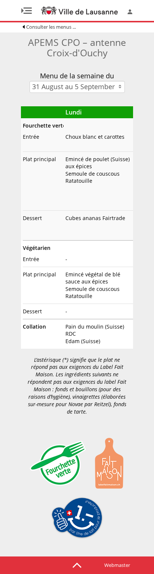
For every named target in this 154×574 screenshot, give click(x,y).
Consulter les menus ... (51, 26)
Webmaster (117, 565)
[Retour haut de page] (77, 564)
